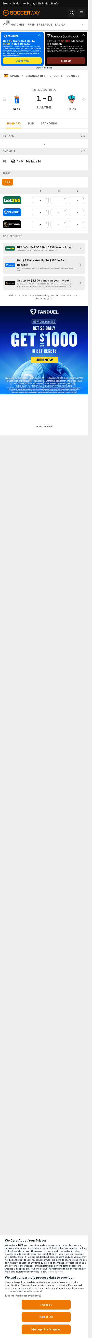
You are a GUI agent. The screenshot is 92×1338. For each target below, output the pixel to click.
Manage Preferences (46, 1329)
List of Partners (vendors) (23, 1295)
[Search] (72, 13)
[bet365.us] (12, 200)
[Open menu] (81, 13)
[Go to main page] (24, 13)
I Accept (46, 1304)
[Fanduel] (12, 212)
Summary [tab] (13, 123)
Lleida (71, 109)
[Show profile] (16, 99)
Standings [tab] (49, 123)
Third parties (55, 1271)
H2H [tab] (31, 123)
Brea (17, 109)
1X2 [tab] (7, 182)
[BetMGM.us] (12, 224)
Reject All (46, 1317)
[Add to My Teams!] (4, 99)
